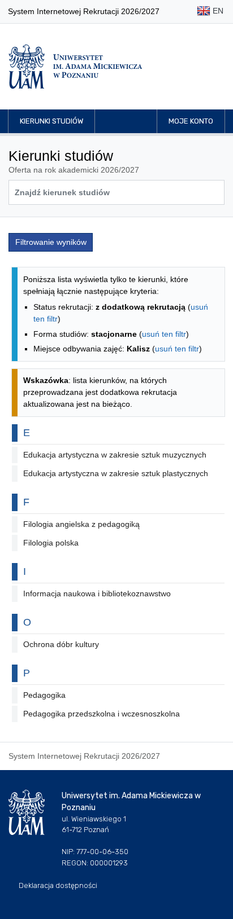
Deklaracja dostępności (58, 885)
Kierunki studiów (51, 121)
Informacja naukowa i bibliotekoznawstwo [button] (97, 593)
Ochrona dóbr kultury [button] (61, 644)
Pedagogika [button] (44, 695)
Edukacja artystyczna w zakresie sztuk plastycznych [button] (115, 473)
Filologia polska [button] (51, 542)
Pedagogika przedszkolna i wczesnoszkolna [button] (101, 713)
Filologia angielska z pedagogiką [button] (81, 524)
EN (216, 10)
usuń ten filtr (164, 333)
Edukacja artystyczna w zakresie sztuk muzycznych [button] (114, 454)
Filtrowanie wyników (51, 242)
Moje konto (191, 121)
